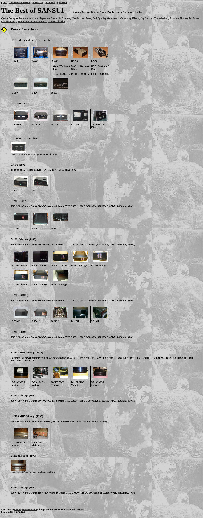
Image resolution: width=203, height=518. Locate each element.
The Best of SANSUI (19, 2)
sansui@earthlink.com (25, 509)
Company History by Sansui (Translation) (144, 18)
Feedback (38, 2)
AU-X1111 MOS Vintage (81, 358)
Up (4, 2)
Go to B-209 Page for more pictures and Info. (33, 472)
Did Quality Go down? (106, 18)
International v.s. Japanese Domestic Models (44, 18)
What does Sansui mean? (32, 21)
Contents (50, 2)
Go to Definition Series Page (25, 154)
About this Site (56, 21)
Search (62, 2)
